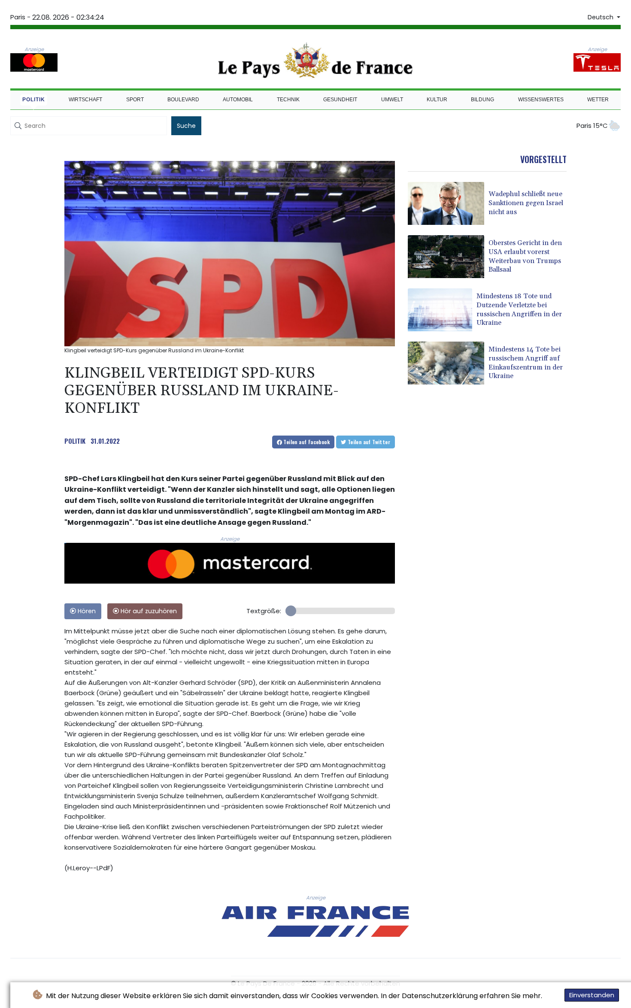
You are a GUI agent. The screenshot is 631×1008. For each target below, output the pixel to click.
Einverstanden (591, 994)
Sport (135, 100)
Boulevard (183, 100)
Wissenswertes (541, 100)
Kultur (437, 100)
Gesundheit (340, 100)
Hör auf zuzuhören (148, 611)
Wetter (598, 100)
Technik (288, 100)
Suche (186, 125)
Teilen (306, 441)
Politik (33, 100)
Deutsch (601, 17)
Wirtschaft (85, 100)
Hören (86, 611)
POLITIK (74, 440)
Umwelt (392, 100)
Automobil (238, 100)
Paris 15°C (592, 125)
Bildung (482, 100)
